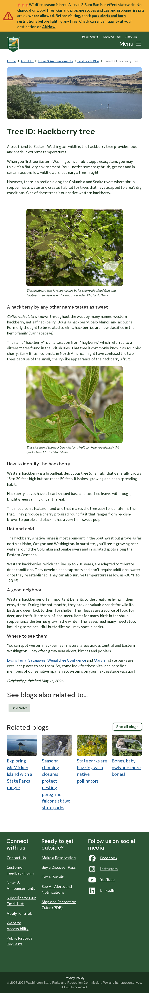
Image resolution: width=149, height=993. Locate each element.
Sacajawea (37, 660)
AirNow (48, 26)
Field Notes (19, 708)
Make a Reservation (59, 857)
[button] (137, 43)
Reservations (90, 36)
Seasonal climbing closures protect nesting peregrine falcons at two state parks (56, 784)
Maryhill (100, 660)
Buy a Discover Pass (59, 867)
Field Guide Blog (88, 61)
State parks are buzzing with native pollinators (92, 771)
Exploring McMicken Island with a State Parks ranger (19, 774)
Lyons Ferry (17, 660)
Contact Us (16, 857)
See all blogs (127, 726)
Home (11, 61)
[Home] (13, 44)
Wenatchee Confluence (66, 660)
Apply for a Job (19, 913)
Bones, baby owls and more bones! (126, 767)
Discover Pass (112, 36)
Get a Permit (53, 877)
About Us (131, 36)
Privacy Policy (74, 977)
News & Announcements (55, 61)
